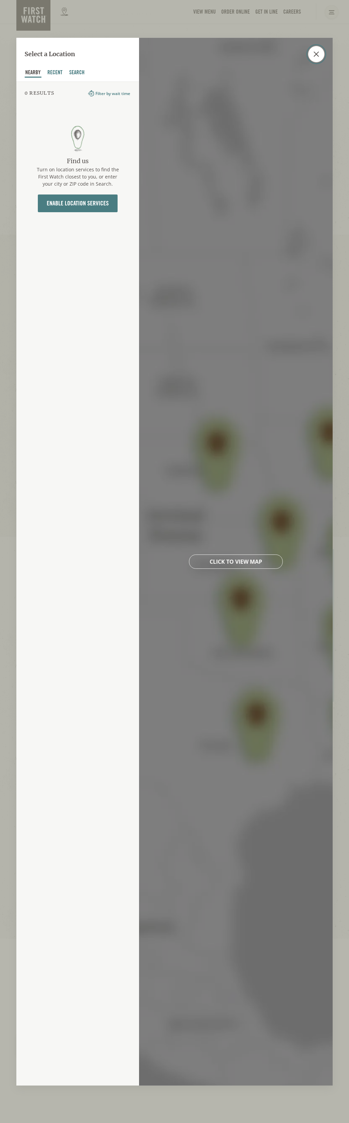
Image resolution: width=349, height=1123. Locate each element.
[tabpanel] (77, 583)
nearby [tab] (33, 73)
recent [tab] (55, 73)
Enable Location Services (78, 203)
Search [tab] (77, 73)
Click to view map (236, 561)
